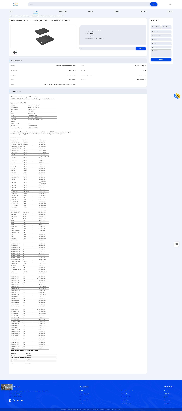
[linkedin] (18, 400)
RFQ (140, 48)
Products (35, 11)
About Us (90, 11)
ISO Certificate (167, 393)
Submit (161, 59)
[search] (153, 4)
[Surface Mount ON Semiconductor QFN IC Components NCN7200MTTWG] (44, 36)
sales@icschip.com (16, 393)
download (170, 11)
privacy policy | (64, 409)
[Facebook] (10, 400)
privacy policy (167, 400)
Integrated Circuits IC (24, 16)
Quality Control (167, 396)
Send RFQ (143, 11)
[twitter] (14, 400)
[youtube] (22, 400)
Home (11, 11)
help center (166, 403)
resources (117, 11)
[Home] (15, 4)
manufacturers (63, 11)
